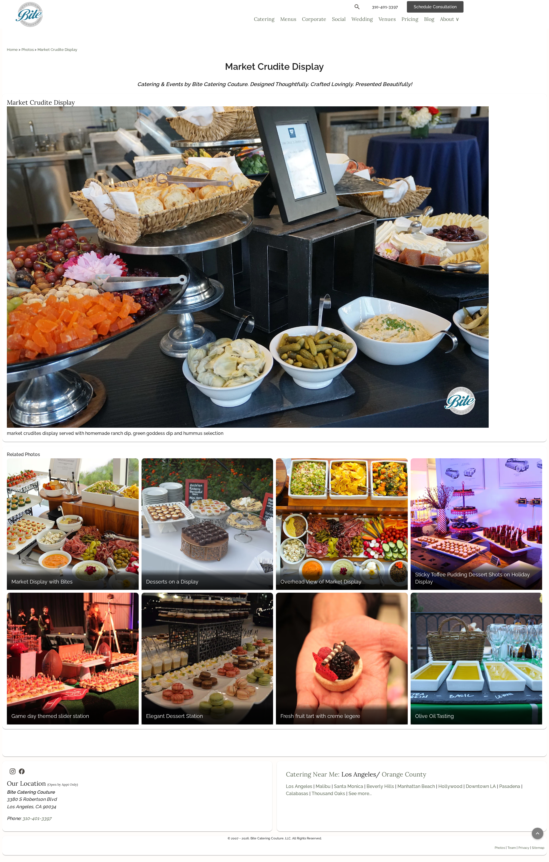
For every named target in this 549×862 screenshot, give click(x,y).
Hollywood (450, 786)
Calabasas (297, 793)
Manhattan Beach (416, 786)
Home (13, 49)
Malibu (323, 786)
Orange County (404, 774)
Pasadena (509, 786)
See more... (360, 793)
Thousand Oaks (328, 793)
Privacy (523, 848)
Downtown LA (481, 786)
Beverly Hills (380, 786)
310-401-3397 (36, 818)
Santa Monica (348, 786)
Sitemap (538, 848)
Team (512, 848)
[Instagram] (12, 771)
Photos (28, 49)
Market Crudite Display (57, 49)
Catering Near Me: (313, 774)
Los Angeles (299, 786)
